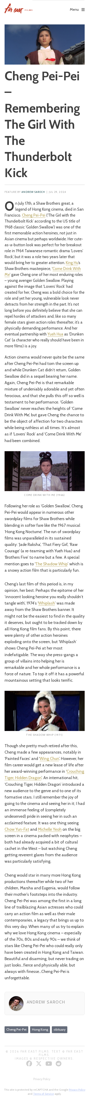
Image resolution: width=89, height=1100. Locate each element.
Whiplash (46, 603)
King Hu (72, 262)
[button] (58, 6)
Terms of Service (43, 1093)
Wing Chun (49, 758)
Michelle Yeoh (50, 829)
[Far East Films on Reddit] (59, 1063)
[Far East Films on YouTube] (49, 1063)
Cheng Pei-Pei (33, 215)
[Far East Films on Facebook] (29, 1063)
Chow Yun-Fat (17, 829)
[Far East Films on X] (39, 1063)
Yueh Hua (55, 334)
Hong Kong (40, 1029)
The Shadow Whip (51, 563)
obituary (59, 1029)
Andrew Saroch (33, 192)
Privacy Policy (41, 1079)
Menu (74, 9)
